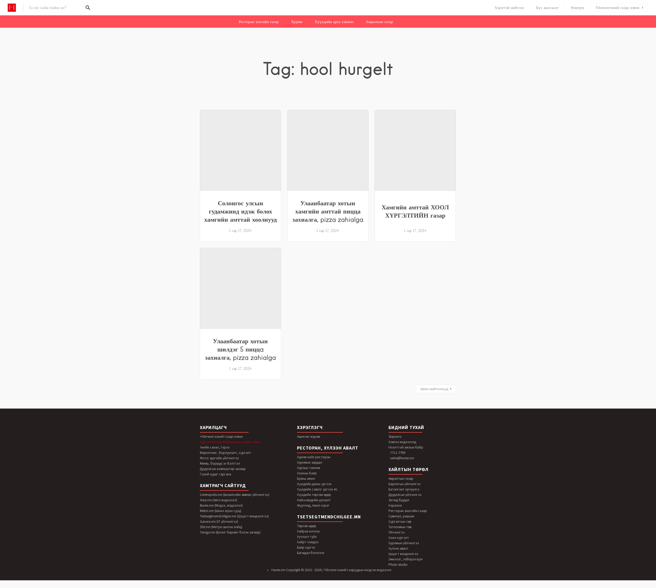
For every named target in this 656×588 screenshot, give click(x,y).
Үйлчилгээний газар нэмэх (618, 7)
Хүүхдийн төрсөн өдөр (314, 494)
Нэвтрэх (577, 7)
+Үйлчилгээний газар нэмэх (221, 436)
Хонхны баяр (307, 473)
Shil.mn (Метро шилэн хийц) (221, 527)
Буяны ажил (306, 478)
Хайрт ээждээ (308, 542)
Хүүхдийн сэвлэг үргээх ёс (317, 489)
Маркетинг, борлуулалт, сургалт (225, 452)
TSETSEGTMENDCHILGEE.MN (329, 517)
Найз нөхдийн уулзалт (314, 500)
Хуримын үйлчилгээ (403, 543)
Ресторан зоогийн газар (259, 21)
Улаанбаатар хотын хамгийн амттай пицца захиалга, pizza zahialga (327, 211)
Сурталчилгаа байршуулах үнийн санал (230, 442)
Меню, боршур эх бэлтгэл (220, 463)
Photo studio (397, 564)
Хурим (296, 21)
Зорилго (395, 436)
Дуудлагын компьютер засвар (223, 468)
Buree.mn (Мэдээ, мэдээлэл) (221, 505)
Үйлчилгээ (396, 532)
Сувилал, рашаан (401, 516)
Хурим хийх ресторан (313, 457)
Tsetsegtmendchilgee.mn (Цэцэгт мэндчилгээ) (234, 516)
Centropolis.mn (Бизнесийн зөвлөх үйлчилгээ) (234, 494)
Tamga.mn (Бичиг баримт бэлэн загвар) (230, 532)
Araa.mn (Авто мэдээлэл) (218, 500)
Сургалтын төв (399, 521)
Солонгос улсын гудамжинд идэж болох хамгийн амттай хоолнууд (240, 211)
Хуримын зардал (309, 462)
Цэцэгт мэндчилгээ (403, 553)
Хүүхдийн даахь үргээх (314, 484)
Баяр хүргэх (306, 547)
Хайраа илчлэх (308, 531)
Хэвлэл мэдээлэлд (402, 442)
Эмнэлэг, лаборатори (405, 559)
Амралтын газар (379, 21)
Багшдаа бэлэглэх (310, 552)
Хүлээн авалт (398, 548)
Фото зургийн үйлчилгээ (219, 458)
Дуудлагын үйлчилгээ (405, 494)
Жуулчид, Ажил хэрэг (313, 505)
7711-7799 (397, 452)
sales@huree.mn (402, 458)
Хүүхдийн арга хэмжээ (334, 21)
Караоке (395, 505)
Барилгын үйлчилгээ (404, 484)
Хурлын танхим (308, 467)
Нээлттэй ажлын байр (405, 447)
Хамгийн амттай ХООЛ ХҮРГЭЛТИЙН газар (415, 211)
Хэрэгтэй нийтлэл (509, 7)
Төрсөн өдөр (306, 525)
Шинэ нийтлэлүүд (434, 389)
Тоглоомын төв (399, 527)
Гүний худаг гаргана (215, 474)
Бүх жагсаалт (547, 7)
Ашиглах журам (308, 436)
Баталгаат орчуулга (403, 489)
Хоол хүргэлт (398, 537)
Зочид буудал (398, 500)
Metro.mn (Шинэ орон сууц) (220, 510)
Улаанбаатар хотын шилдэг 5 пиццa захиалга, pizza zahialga (240, 349)
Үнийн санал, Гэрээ (215, 447)
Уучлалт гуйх (307, 536)
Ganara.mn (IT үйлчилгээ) (219, 521)
